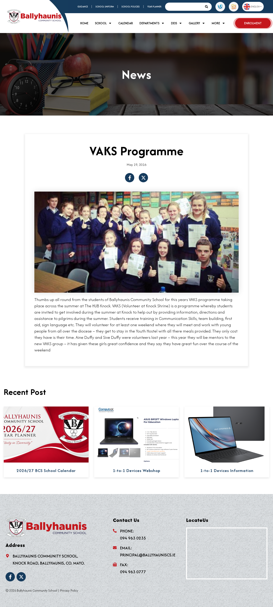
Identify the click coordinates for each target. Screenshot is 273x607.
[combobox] (184, 7)
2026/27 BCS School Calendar (46, 470)
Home (84, 23)
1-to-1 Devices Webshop (136, 470)
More (216, 23)
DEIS (174, 23)
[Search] (207, 7)
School (101, 23)
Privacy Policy (69, 590)
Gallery (194, 23)
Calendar (125, 23)
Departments (149, 23)
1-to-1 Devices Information (227, 470)
